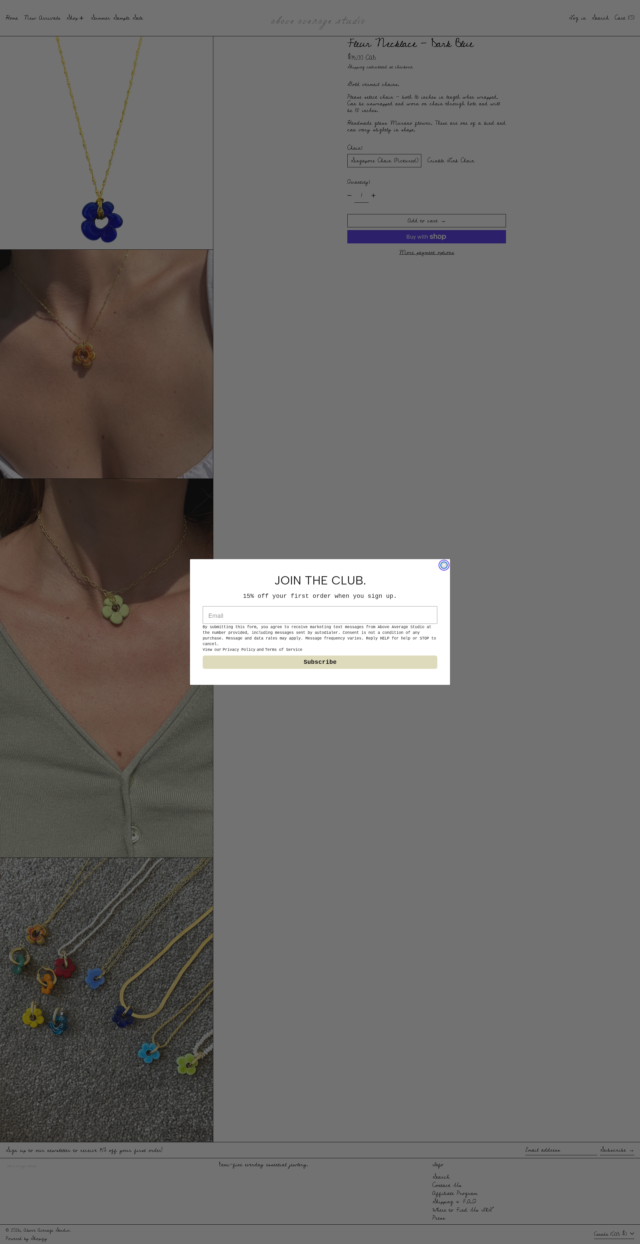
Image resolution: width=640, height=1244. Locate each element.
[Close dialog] (444, 565)
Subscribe (320, 662)
